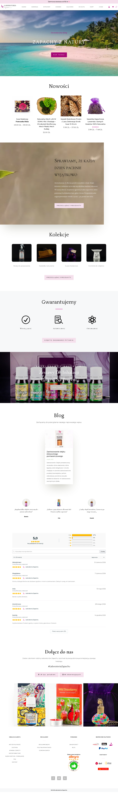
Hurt (92, 7)
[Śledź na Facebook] (53, 778)
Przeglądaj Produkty (59, 277)
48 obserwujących (72, 674)
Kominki (58, 7)
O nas (101, 7)
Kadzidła (35, 7)
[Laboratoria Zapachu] (24, 567)
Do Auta (82, 7)
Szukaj (103, 551)
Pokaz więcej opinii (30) (59, 631)
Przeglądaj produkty (69, 205)
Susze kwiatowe (71, 266)
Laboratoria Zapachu (31, 567)
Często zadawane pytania (59, 340)
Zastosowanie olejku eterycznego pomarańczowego (56, 454)
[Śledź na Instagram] (59, 778)
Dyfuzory (46, 7)
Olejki (24, 7)
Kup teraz (59, 55)
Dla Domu (70, 7)
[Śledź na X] (65, 778)
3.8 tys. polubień (47, 674)
